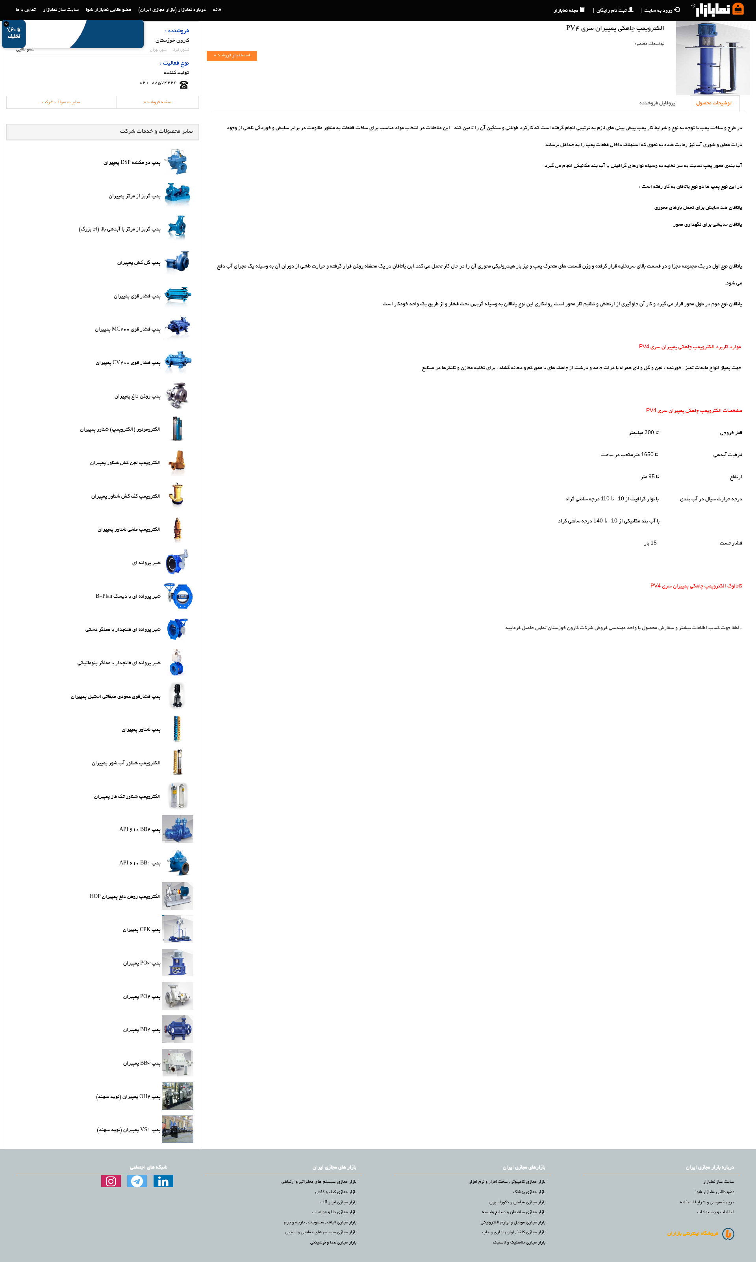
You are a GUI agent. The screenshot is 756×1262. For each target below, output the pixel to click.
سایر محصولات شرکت (61, 102)
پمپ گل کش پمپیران (139, 263)
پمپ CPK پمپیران (142, 930)
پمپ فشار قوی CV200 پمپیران (128, 363)
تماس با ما (26, 10)
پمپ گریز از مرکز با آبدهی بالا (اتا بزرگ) (120, 229)
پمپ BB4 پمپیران (142, 1030)
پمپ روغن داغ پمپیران (138, 396)
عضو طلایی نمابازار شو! (108, 10)
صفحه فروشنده (157, 102)
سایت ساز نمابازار (61, 10)
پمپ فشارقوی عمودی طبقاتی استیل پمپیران (116, 696)
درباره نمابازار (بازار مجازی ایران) (172, 10)
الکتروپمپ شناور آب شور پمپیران (126, 763)
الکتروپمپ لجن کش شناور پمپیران (125, 463)
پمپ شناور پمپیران (141, 730)
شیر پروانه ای (146, 563)
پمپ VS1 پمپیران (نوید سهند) (129, 1130)
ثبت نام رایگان (610, 11)
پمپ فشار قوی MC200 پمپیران (128, 330)
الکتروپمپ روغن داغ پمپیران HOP (125, 897)
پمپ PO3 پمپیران (142, 963)
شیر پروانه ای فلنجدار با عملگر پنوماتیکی (119, 663)
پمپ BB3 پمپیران (142, 1064)
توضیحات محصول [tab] (714, 103)
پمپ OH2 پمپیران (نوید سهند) (128, 1097)
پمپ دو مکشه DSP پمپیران (132, 163)
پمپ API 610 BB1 (140, 863)
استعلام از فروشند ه (232, 55)
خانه (217, 10)
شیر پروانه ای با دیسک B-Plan (128, 596)
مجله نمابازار (566, 11)
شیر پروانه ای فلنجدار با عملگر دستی (123, 630)
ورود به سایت (657, 11)
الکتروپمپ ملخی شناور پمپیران (129, 530)
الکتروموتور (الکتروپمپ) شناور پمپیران (120, 430)
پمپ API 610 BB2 (140, 830)
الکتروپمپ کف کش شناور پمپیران (126, 496)
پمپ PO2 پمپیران (142, 997)
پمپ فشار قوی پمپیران (137, 296)
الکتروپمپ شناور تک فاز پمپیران (127, 796)
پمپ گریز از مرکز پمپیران (135, 196)
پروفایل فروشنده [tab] (657, 103)
